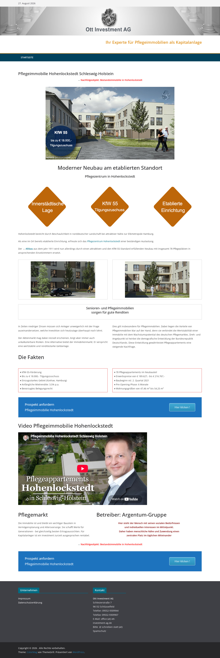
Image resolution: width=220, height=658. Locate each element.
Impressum (24, 598)
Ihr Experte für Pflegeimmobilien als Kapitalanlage (154, 42)
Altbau (29, 248)
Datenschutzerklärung (30, 602)
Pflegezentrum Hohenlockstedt (103, 241)
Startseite (27, 57)
